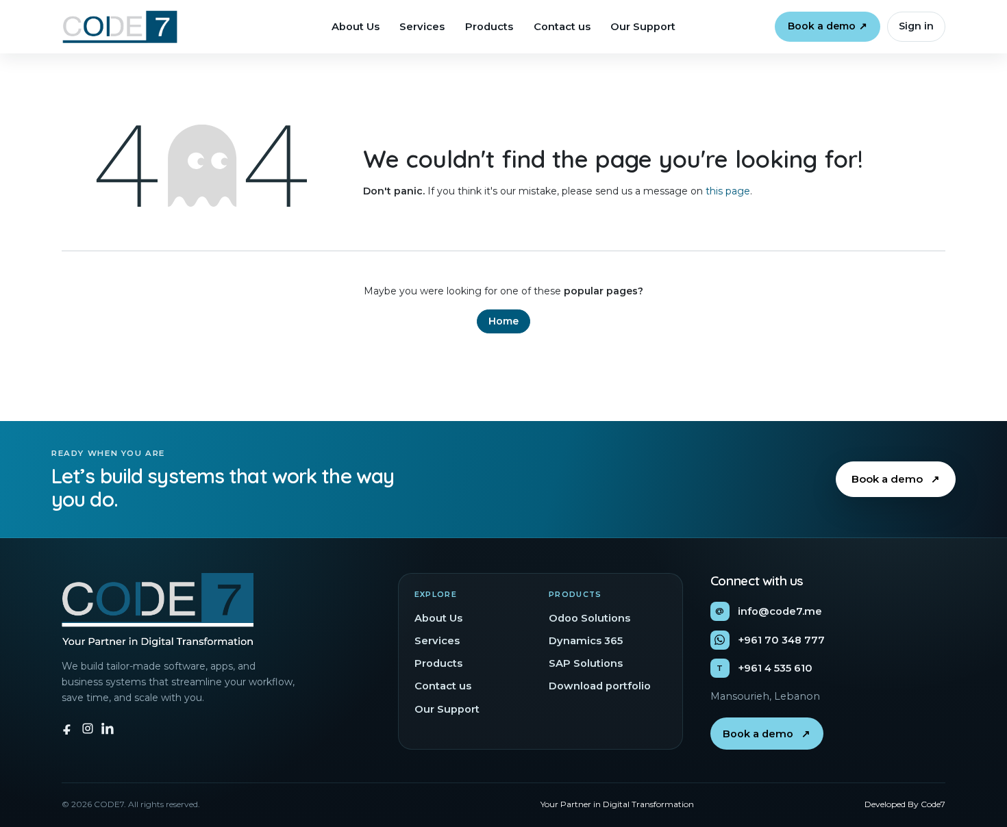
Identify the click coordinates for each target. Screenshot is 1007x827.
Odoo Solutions (589, 618)
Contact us (562, 27)
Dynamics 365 (586, 641)
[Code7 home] (119, 26)
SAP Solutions (586, 663)
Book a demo (828, 26)
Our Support (642, 27)
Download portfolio (600, 686)
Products (489, 27)
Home (503, 321)
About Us (356, 27)
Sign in (916, 26)
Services (422, 27)
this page (728, 191)
